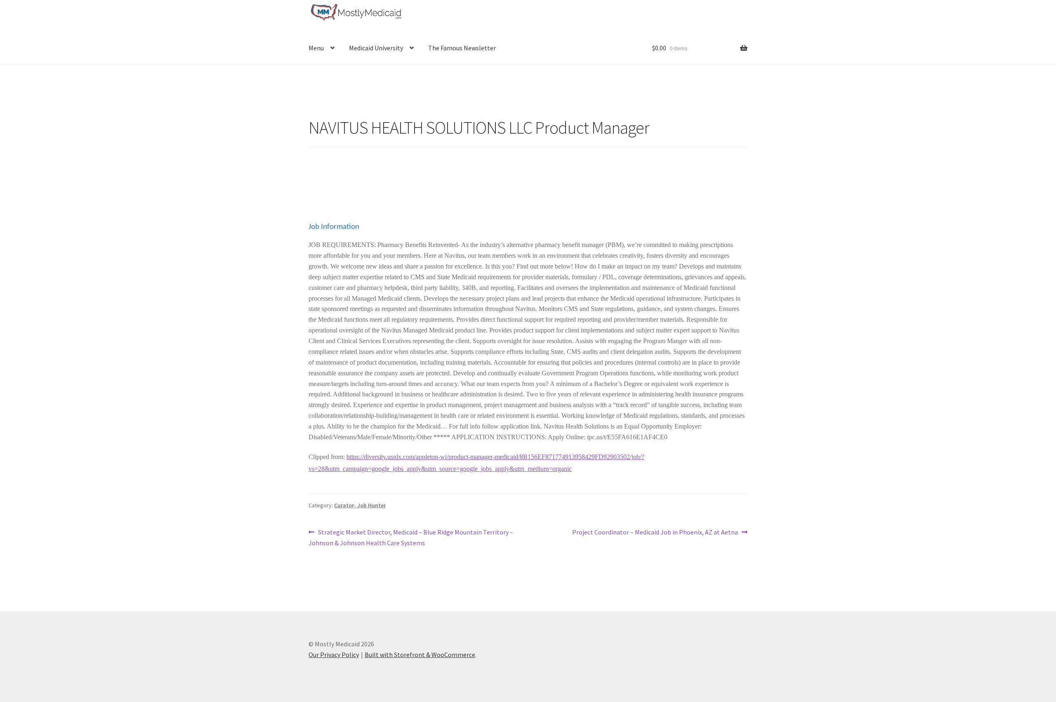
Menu (316, 48)
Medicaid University (376, 48)
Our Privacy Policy (334, 654)
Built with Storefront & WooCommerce (420, 654)
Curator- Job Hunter (360, 505)
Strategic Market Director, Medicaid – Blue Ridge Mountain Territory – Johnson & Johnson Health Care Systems (411, 537)
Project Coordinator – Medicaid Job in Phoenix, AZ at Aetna (655, 533)
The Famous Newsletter (462, 48)
